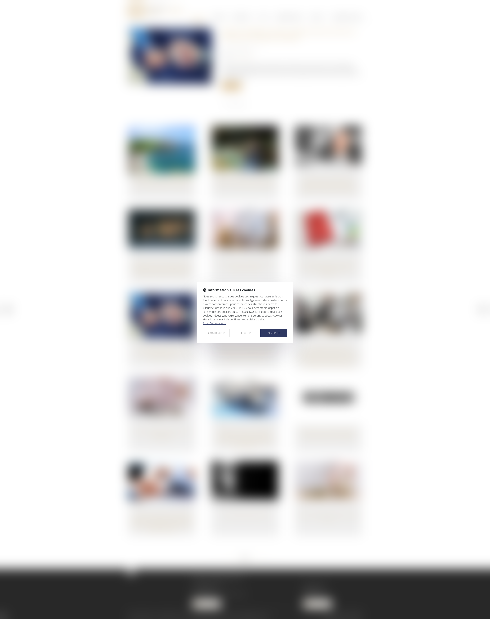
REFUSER (245, 333)
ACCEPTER (274, 333)
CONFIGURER (216, 333)
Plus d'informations (214, 323)
